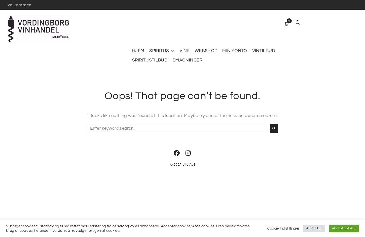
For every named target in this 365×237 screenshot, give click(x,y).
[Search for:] (177, 128)
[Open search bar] (297, 22)
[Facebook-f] (177, 153)
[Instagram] (188, 153)
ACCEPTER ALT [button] (344, 228)
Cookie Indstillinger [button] (283, 228)
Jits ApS (189, 164)
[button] (162, 51)
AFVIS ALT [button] (314, 228)
